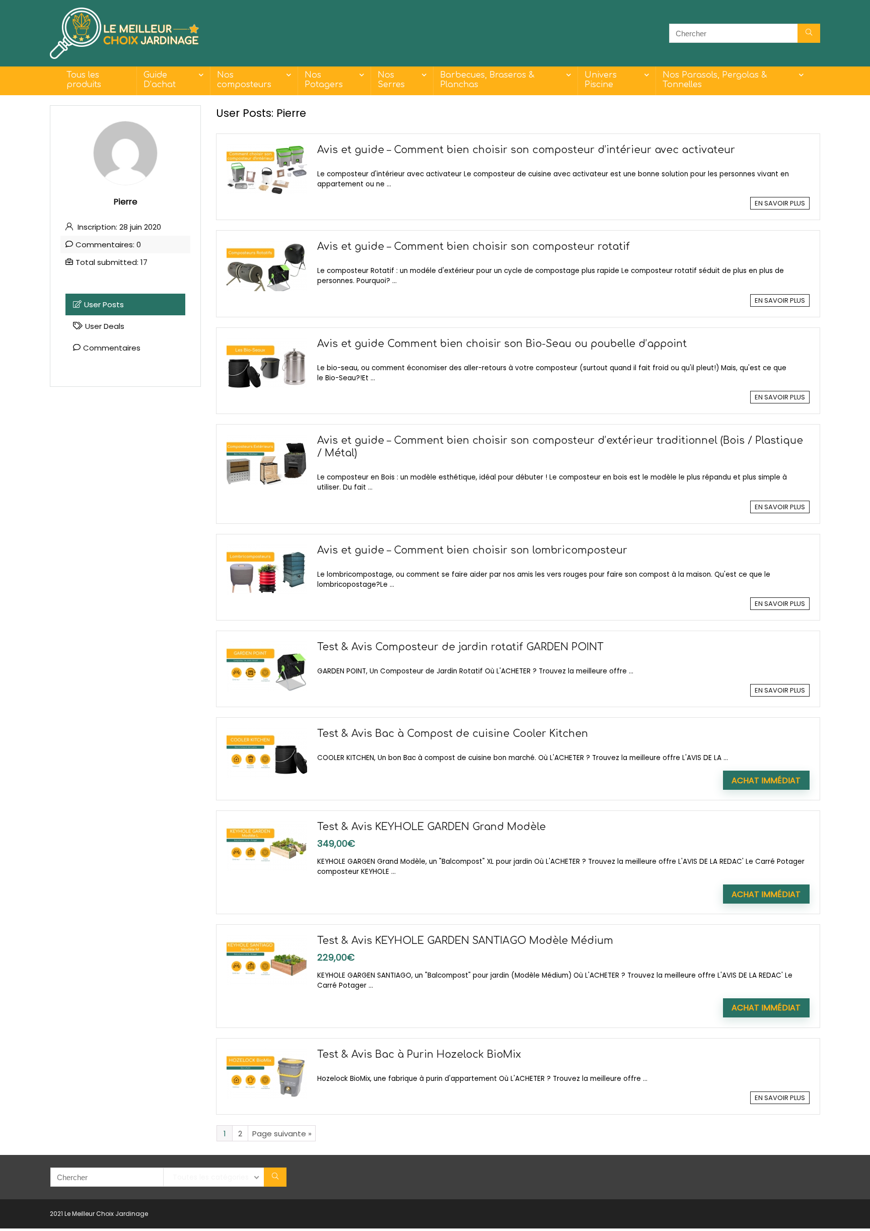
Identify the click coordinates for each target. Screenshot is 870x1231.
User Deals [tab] (104, 326)
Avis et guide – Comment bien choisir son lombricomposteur (472, 550)
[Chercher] (809, 33)
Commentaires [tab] (111, 348)
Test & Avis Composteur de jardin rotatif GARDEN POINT (460, 647)
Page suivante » (282, 1133)
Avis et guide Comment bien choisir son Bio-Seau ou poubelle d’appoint (502, 344)
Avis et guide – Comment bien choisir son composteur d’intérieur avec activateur (526, 150)
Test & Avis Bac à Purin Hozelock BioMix (419, 1054)
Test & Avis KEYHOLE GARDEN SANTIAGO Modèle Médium (465, 940)
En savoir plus (780, 203)
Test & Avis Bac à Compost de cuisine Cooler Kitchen (452, 733)
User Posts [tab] (104, 304)
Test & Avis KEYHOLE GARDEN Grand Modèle (431, 827)
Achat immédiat (766, 780)
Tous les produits (83, 80)
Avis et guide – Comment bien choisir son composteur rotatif (473, 246)
